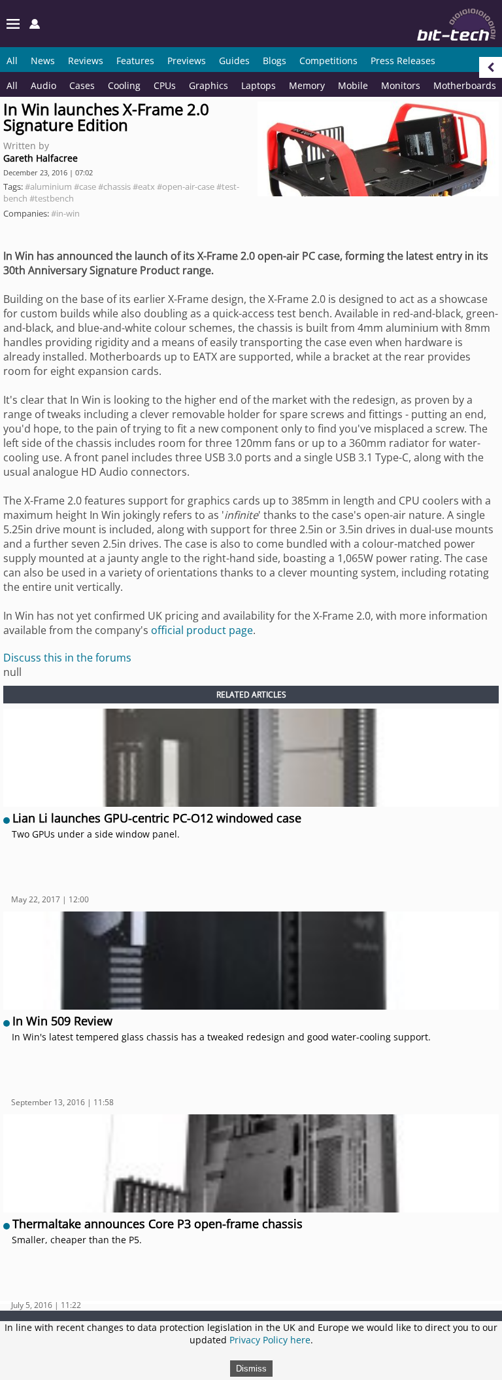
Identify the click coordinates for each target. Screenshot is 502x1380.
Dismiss (251, 1368)
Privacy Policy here (269, 1340)
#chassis (114, 186)
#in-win (65, 213)
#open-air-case (185, 186)
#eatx (144, 186)
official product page (202, 630)
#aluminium (48, 186)
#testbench (51, 198)
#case (85, 186)
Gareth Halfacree (40, 158)
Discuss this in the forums (67, 657)
